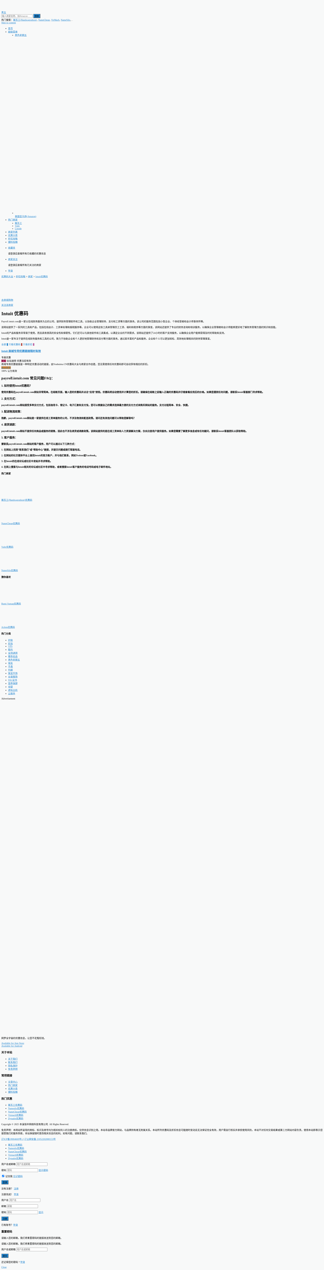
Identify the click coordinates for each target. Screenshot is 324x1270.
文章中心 (13, 1082)
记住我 (8, 1176)
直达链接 (6, 367)
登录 (10, 271)
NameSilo (65, 20)
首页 (10, 28)
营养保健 (13, 683)
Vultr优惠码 (7, 547)
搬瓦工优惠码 (15, 1105)
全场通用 (13, 653)
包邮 (10, 670)
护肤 (10, 640)
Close (4, 1267)
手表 (10, 666)
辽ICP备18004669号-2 (12, 1139)
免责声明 (13, 1069)
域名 (10, 663)
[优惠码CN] (16, 1032)
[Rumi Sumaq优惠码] (18, 600)
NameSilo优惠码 (9, 570)
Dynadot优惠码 (15, 1118)
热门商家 (13, 220)
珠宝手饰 (13, 673)
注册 (16, 1188)
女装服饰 (13, 676)
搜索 (37, 16)
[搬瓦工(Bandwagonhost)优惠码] (18, 496)
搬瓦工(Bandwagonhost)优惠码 (16, 500)
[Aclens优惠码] (18, 624)
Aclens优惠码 (8, 627)
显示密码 (43, 1170)
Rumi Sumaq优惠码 (11, 603)
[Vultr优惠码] (18, 543)
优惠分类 (13, 235)
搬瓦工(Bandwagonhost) (25, 20)
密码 (3, 1170)
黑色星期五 (21, 35)
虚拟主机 (13, 690)
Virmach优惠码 (15, 1115)
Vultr (17, 226)
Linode (18, 228)
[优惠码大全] (16, 9)
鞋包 (10, 649)
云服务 (11, 693)
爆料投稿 (13, 242)
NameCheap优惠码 (10, 523)
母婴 (10, 687)
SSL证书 (12, 680)
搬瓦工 (18, 223)
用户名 (4, 1200)
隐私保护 (13, 1065)
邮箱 (3, 1206)
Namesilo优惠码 (16, 1108)
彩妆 (10, 643)
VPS (10, 646)
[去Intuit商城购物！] (18, 296)
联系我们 (13, 1062)
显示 (41, 1212)
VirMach (55, 20)
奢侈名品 (13, 656)
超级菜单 (13, 32)
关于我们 (13, 1059)
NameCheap (44, 20)
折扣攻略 (13, 238)
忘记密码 (18, 1176)
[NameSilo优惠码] (18, 567)
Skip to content (8, 22)
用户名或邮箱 (8, 1164)
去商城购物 (7, 300)
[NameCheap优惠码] (18, 520)
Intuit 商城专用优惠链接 (21, 351)
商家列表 (13, 232)
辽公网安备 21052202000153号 (40, 1139)
